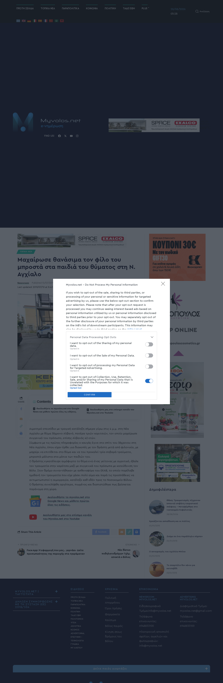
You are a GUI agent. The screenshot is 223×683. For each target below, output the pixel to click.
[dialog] (111, 341)
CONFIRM (89, 395)
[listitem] (111, 337)
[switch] (149, 344)
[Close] (164, 285)
